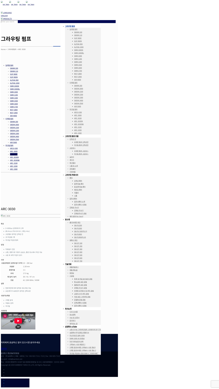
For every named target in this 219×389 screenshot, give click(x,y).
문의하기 (4, 353)
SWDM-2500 (14, 139)
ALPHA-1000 (14, 83)
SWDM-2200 (14, 130)
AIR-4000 (13, 116)
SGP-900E (13, 74)
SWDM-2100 (14, 127)
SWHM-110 (14, 71)
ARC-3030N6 (15, 160)
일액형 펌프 (9, 65)
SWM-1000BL (15, 89)
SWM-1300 (14, 98)
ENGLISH (4, 15)
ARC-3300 (13, 169)
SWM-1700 (14, 107)
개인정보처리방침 (13, 353)
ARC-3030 (13, 154)
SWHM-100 (14, 68)
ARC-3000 (13, 151)
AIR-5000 (13, 142)
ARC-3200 (13, 166)
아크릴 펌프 (9, 145)
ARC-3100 (13, 163)
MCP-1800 (14, 110)
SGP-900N (14, 77)
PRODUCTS (7, 18)
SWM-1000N (14, 86)
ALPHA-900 (14, 80)
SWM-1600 (14, 104)
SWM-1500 (14, 101)
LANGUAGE (7, 13)
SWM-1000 (14, 92)
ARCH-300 (14, 148)
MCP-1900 (14, 113)
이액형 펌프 (9, 119)
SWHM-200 (14, 121)
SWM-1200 (14, 95)
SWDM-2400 (14, 136)
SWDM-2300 (14, 133)
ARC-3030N (14, 157)
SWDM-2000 (14, 124)
